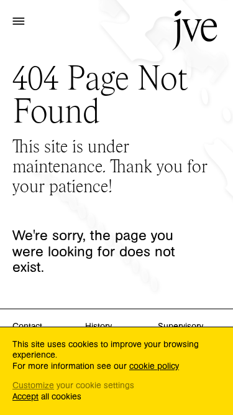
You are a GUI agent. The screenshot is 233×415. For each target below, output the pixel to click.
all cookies (46, 397)
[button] (18, 20)
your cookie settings (73, 386)
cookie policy (154, 366)
